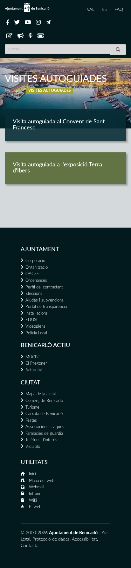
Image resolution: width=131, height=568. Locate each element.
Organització (36, 268)
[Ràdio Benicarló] (30, 36)
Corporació (35, 261)
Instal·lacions (36, 313)
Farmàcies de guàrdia (44, 434)
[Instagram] (38, 22)
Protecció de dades (51, 539)
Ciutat (30, 383)
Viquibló (32, 447)
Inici (32, 474)
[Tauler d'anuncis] (9, 36)
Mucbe (11, 91)
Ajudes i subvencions (44, 300)
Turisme (32, 407)
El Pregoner (36, 363)
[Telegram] (48, 22)
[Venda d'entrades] (40, 36)
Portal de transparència (46, 307)
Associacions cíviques (44, 427)
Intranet (36, 494)
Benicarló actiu (45, 345)
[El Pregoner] (20, 36)
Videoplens (35, 326)
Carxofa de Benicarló (44, 414)
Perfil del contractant (44, 287)
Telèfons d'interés (41, 440)
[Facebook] (8, 22)
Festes (31, 421)
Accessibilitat (84, 539)
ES (104, 9)
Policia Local (36, 333)
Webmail (36, 487)
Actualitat (33, 370)
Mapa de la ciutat (40, 394)
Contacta (29, 545)
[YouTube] (27, 22)
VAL (90, 9)
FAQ (118, 9)
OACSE (32, 274)
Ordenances (36, 281)
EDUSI (31, 320)
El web (35, 507)
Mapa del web (41, 481)
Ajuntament (40, 249)
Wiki (33, 501)
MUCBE (32, 357)
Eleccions (33, 294)
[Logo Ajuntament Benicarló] (27, 7)
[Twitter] (17, 22)
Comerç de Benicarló (44, 401)
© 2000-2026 (34, 533)
